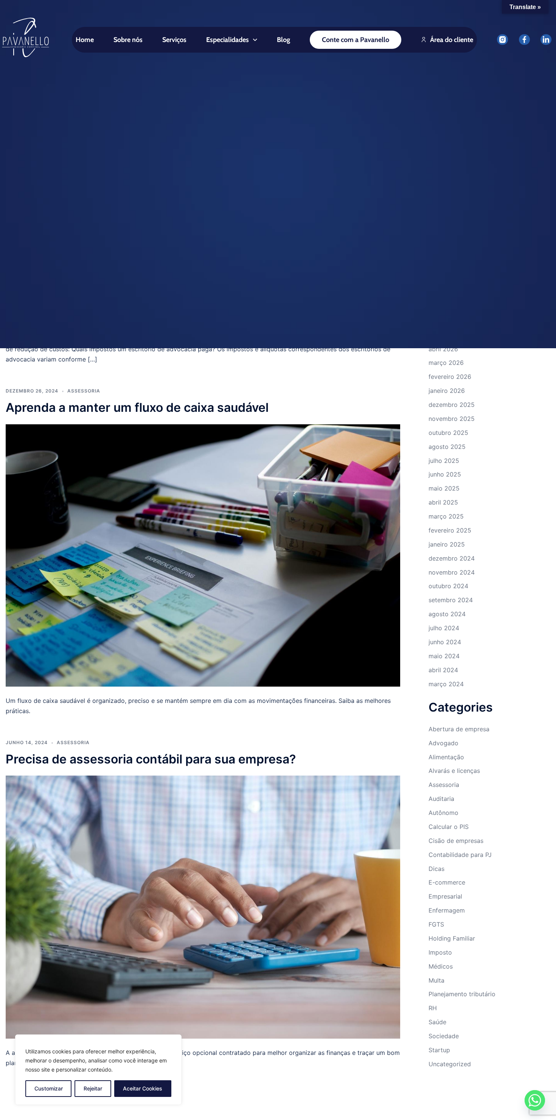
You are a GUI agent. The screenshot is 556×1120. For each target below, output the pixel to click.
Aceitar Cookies (142, 1088)
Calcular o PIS (449, 826)
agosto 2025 (447, 446)
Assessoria (83, 391)
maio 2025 (444, 488)
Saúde (437, 1022)
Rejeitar (93, 1088)
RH (433, 1008)
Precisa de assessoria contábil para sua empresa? (151, 759)
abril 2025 (443, 502)
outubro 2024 (448, 586)
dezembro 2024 (452, 558)
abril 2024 (443, 670)
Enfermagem (447, 910)
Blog (283, 40)
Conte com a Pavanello (355, 40)
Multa (436, 980)
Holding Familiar (452, 938)
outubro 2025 (448, 432)
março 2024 (446, 684)
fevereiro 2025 (450, 530)
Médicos (441, 966)
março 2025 (446, 516)
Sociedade (444, 1036)
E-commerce (447, 882)
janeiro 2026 (447, 390)
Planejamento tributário (462, 994)
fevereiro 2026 (450, 376)
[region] (98, 1069)
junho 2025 (445, 474)
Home (85, 40)
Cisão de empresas (456, 840)
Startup (439, 1050)
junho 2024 (445, 642)
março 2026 (446, 362)
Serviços (174, 40)
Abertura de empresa (459, 729)
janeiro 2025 (447, 544)
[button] (231, 39)
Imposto (440, 952)
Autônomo (443, 812)
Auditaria (441, 798)
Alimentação (446, 757)
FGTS (436, 924)
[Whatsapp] (535, 1100)
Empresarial (445, 896)
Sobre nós (128, 40)
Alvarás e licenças (454, 770)
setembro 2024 (451, 600)
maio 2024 (444, 656)
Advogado (443, 743)
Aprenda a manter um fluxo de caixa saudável (137, 407)
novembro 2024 (452, 572)
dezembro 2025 (452, 404)
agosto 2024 (447, 614)
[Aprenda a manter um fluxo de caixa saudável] (203, 555)
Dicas (436, 868)
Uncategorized (450, 1064)
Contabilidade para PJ (460, 854)
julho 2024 (444, 628)
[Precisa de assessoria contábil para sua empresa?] (203, 906)
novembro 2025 (452, 418)
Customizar (48, 1088)
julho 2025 (444, 460)
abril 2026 (443, 349)
